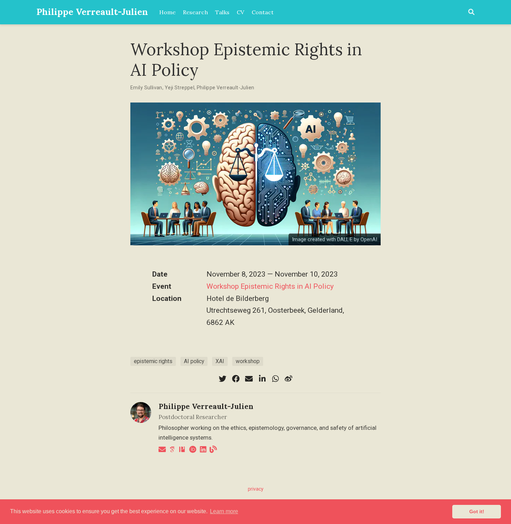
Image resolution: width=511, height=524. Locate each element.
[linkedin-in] (262, 379)
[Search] (471, 12)
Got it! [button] (476, 511)
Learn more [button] (224, 511)
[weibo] (288, 379)
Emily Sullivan (146, 87)
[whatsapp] (275, 379)
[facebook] (235, 379)
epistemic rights (153, 361)
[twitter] (222, 379)
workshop (248, 361)
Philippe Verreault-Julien (92, 11)
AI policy (194, 361)
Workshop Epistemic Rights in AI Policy (270, 286)
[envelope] (249, 379)
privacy (255, 489)
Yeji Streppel (179, 87)
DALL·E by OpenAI (357, 239)
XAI (220, 361)
